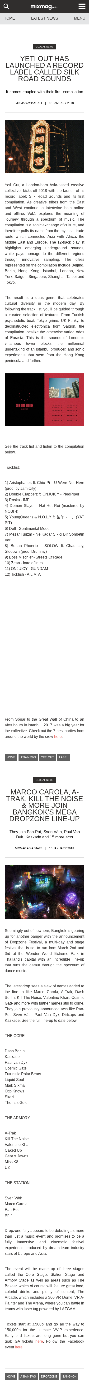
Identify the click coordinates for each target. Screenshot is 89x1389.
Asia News (28, 757)
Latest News (44, 18)
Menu (79, 18)
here (58, 736)
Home (9, 18)
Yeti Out (47, 757)
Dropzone (49, 1376)
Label (63, 757)
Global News (44, 46)
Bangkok (69, 1376)
